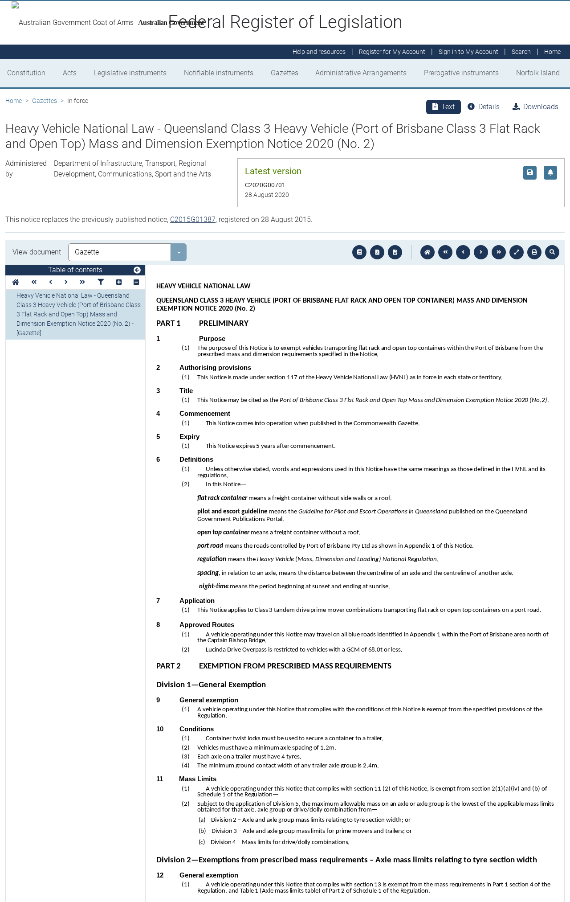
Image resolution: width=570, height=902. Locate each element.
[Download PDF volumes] (377, 252)
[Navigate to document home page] (15, 282)
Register (392, 51)
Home (13, 100)
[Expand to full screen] (516, 252)
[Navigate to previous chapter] (445, 252)
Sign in (468, 51)
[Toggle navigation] (137, 270)
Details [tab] (489, 106)
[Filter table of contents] (101, 282)
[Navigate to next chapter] (499, 252)
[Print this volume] (534, 252)
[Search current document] (552, 252)
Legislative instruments (130, 73)
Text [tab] (448, 106)
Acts (70, 73)
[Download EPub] (359, 252)
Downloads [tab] (540, 106)
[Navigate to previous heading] (50, 282)
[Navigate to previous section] (463, 252)
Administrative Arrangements (361, 73)
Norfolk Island (538, 73)
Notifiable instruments (218, 73)
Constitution (26, 73)
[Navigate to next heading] (66, 282)
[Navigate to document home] (427, 252)
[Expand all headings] (119, 282)
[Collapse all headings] (136, 282)
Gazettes (284, 73)
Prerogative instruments (461, 73)
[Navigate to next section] (481, 252)
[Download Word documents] (395, 252)
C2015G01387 (193, 219)
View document (36, 252)
